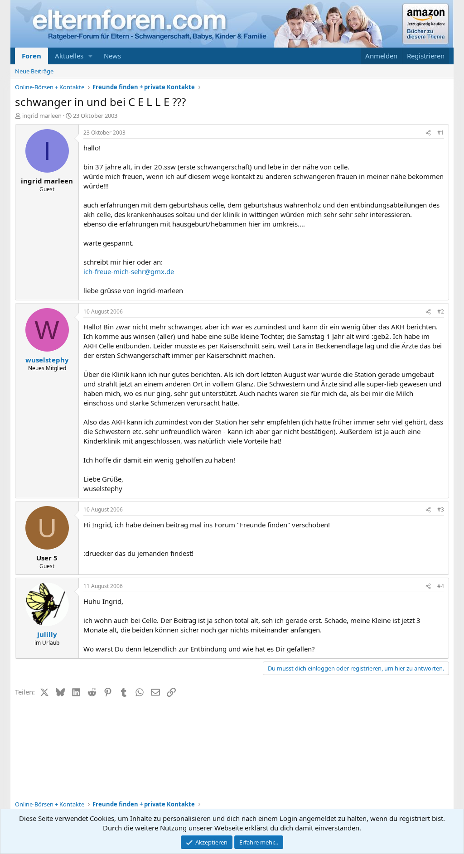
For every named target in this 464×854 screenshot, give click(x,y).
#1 (440, 132)
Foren (31, 55)
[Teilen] (428, 133)
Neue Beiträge (34, 71)
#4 (440, 586)
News (112, 55)
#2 (440, 311)
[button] (90, 56)
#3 (440, 509)
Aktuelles (69, 55)
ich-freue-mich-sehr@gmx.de (128, 271)
